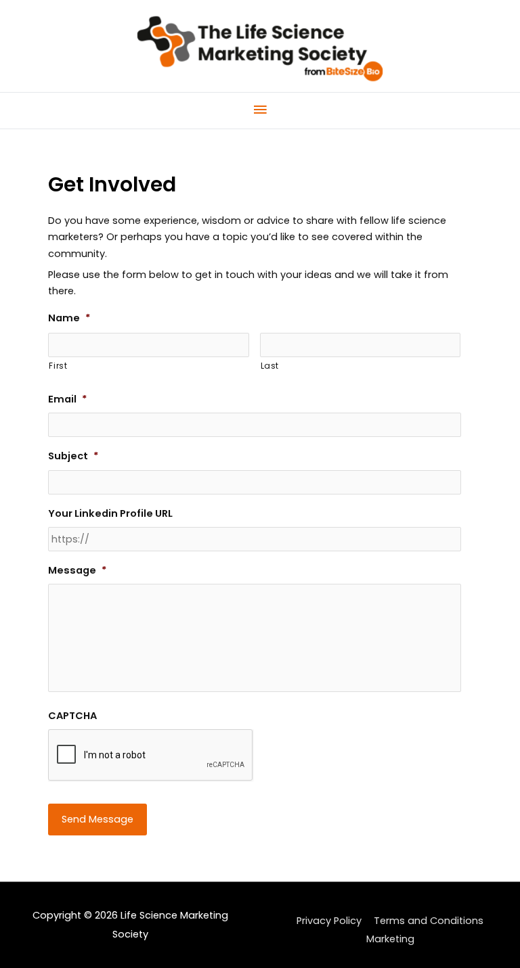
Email (67, 399)
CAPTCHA (72, 716)
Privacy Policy (329, 920)
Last (270, 366)
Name (69, 318)
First (58, 366)
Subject (73, 456)
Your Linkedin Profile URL (110, 513)
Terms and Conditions (428, 920)
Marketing (390, 939)
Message (77, 570)
